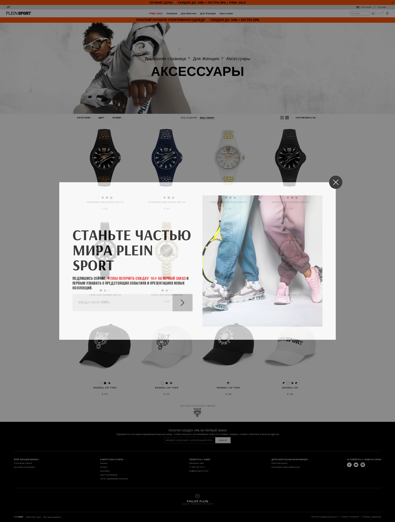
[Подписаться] (183, 302)
